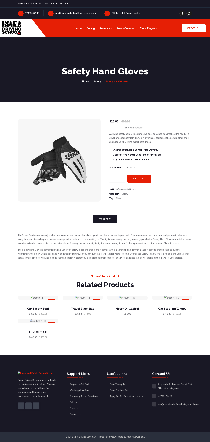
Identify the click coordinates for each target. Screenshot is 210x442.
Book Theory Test (118, 384)
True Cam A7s (38, 332)
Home (78, 28)
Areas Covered (125, 28)
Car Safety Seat (38, 308)
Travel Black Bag (82, 308)
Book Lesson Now (59, 4)
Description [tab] (105, 219)
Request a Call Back (80, 384)
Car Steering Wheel (172, 308)
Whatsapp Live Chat (80, 390)
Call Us (73, 402)
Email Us (74, 408)
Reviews (104, 28)
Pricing (91, 28)
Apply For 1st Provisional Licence (126, 396)
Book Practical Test (119, 390)
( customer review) (133, 127)
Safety (97, 81)
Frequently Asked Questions (84, 396)
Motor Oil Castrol (127, 308)
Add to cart (139, 179)
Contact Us (192, 28)
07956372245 (32, 13)
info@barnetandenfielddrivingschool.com (75, 13)
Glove (118, 198)
